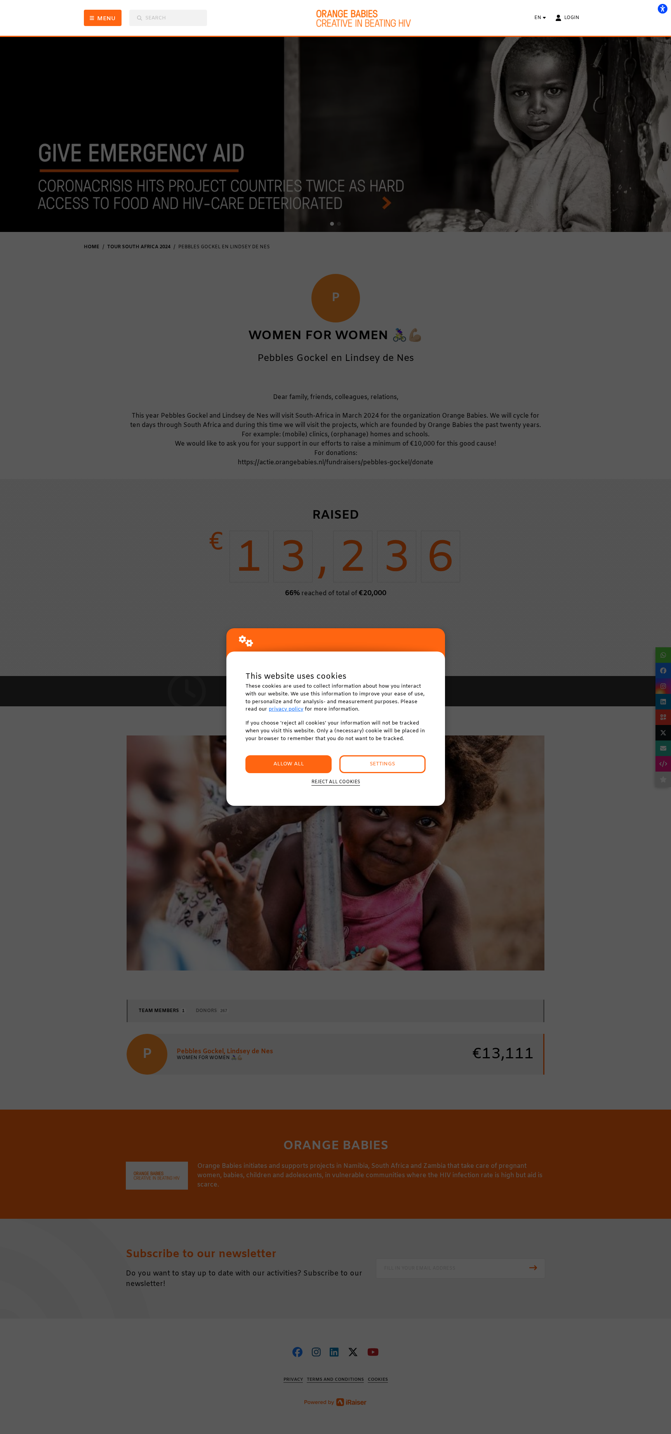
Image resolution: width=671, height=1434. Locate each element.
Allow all (288, 764)
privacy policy (286, 709)
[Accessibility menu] (662, 8)
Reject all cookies (335, 782)
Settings (382, 764)
